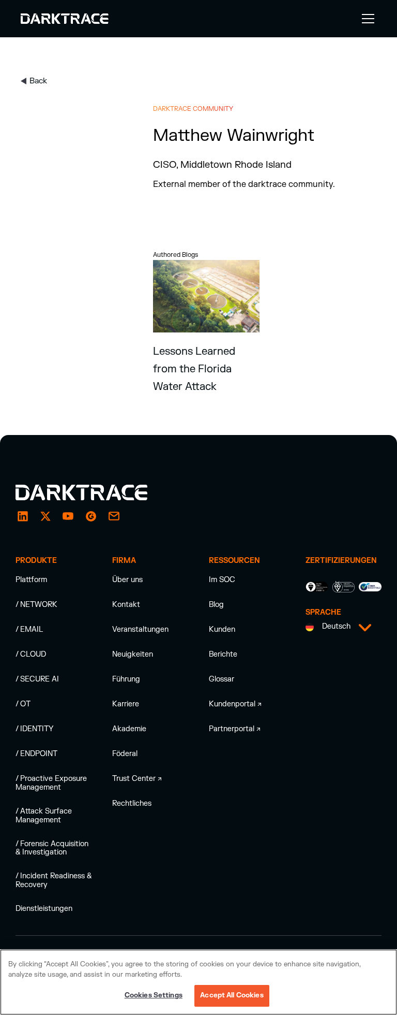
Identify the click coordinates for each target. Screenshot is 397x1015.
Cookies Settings (153, 995)
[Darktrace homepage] (93, 492)
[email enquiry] (113, 516)
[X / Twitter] (45, 516)
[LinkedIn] (23, 516)
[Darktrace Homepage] (65, 18)
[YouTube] (68, 516)
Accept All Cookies (231, 995)
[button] (366, 18)
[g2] (91, 516)
